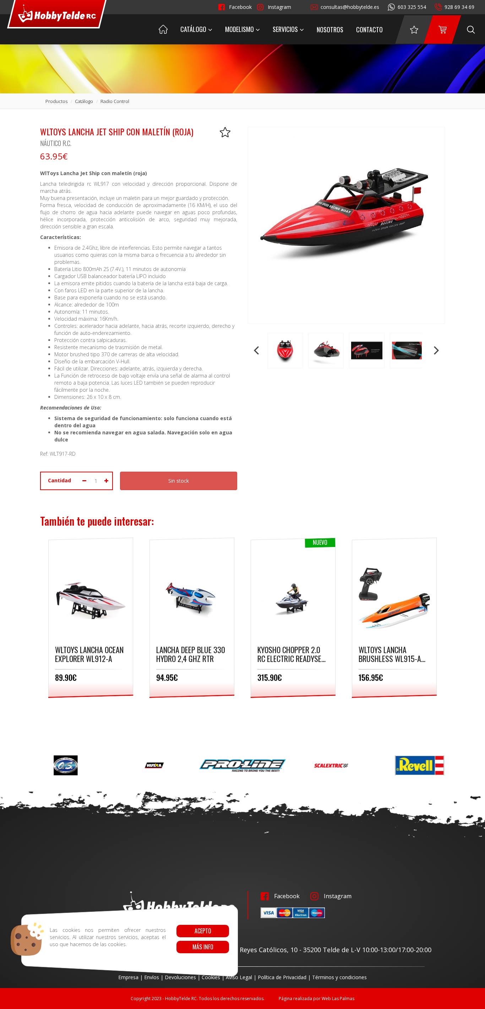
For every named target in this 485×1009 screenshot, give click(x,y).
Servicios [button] (285, 29)
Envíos (151, 977)
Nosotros (330, 29)
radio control (114, 101)
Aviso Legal (239, 977)
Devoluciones (180, 977)
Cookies (211, 977)
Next (435, 350)
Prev (257, 350)
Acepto (202, 931)
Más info (202, 947)
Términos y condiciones (339, 977)
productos (56, 101)
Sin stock (178, 480)
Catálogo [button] (193, 29)
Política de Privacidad (282, 977)
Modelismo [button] (239, 29)
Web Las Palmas (338, 999)
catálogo (84, 101)
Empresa (128, 977)
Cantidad (59, 480)
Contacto (369, 29)
